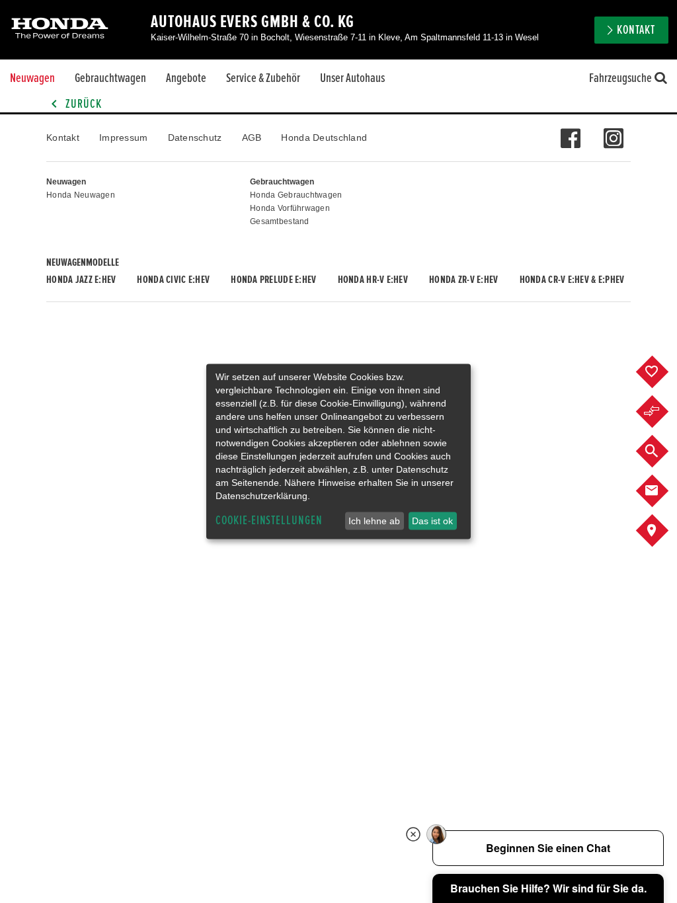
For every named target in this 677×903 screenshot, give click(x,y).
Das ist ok (432, 521)
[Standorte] (662, 530)
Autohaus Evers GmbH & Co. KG (252, 21)
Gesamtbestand (279, 221)
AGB (252, 137)
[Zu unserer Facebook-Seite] (570, 131)
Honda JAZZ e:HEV (81, 279)
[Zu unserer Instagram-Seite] (613, 131)
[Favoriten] (662, 372)
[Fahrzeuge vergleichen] (662, 411)
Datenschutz (195, 137)
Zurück (82, 104)
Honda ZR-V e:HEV (463, 279)
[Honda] (60, 29)
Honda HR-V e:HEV (373, 279)
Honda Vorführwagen (290, 208)
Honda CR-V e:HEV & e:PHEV (572, 279)
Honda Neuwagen (80, 195)
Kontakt (62, 137)
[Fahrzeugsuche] (662, 451)
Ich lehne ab (374, 521)
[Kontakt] (662, 491)
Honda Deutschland (324, 137)
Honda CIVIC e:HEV (173, 279)
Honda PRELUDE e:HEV (273, 279)
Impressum (123, 137)
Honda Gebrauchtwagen (296, 195)
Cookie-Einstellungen (269, 520)
